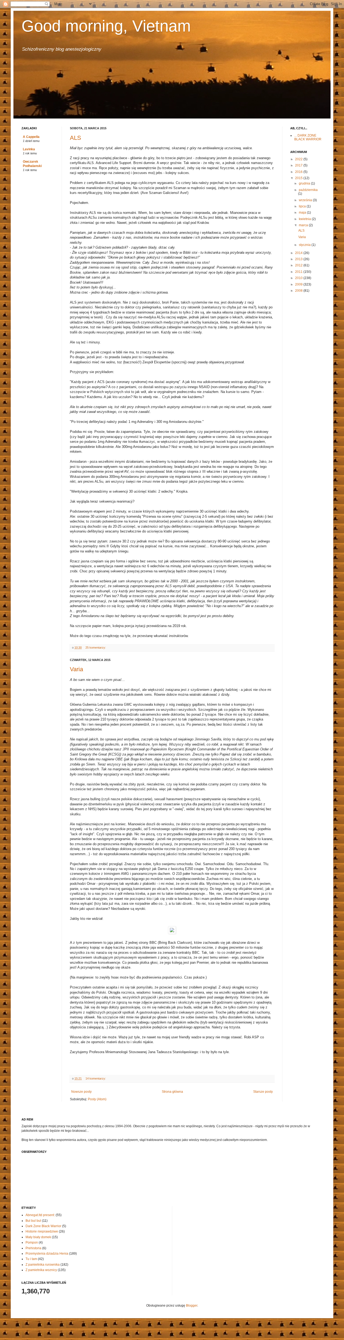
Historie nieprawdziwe (42, 1231)
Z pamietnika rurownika (43, 1264)
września (306, 200)
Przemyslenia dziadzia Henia (47, 1253)
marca (304, 225)
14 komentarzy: (96, 1078)
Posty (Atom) (97, 1099)
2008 (299, 291)
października (308, 190)
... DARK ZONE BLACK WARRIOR (307, 137)
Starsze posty (263, 1092)
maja (303, 212)
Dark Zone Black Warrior (43, 1226)
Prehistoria (33, 1248)
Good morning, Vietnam (106, 26)
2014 (299, 253)
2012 (299, 265)
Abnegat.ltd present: (40, 1215)
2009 (299, 284)
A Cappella (31, 137)
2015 (299, 178)
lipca (303, 206)
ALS (75, 137)
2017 (299, 165)
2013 (299, 259)
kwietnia (305, 219)
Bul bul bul (33, 1221)
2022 (299, 159)
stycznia (305, 245)
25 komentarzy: (96, 647)
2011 (299, 272)
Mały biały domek (38, 1237)
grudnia (305, 183)
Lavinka (29, 149)
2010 (299, 278)
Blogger (191, 1305)
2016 (299, 172)
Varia (76, 669)
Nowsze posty (81, 1092)
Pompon (32, 1242)
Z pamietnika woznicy (41, 1270)
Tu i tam (31, 1259)
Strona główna (172, 1092)
